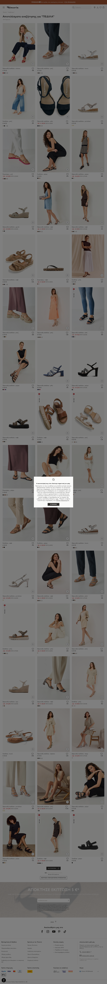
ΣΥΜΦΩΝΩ (53, 504)
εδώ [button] (57, 499)
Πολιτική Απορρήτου (61, 500)
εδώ (46, 497)
